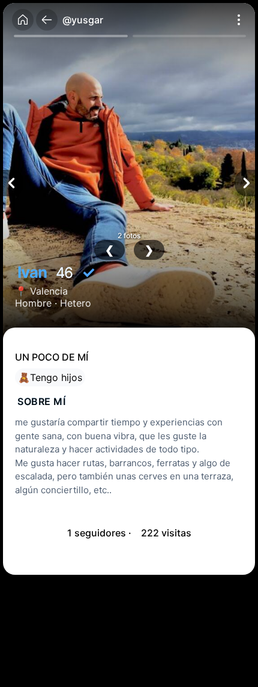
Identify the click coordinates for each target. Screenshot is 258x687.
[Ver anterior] (13, 183)
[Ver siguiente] (245, 183)
